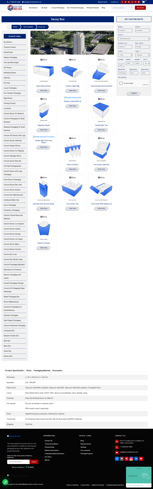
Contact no (123, 43)
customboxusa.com (25, 484)
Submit (34, 462)
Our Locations (28, 27)
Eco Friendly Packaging (75, 8)
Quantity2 (145, 69)
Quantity (122, 69)
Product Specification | (15, 370)
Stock (121, 35)
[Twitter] (125, 2)
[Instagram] (132, 2)
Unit (145, 59)
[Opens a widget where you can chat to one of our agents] (138, 477)
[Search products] (131, 8)
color (120, 51)
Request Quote (102, 2)
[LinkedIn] (135, 2)
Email (138, 27)
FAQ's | (29, 370)
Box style (139, 43)
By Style (44, 8)
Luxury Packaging (57, 8)
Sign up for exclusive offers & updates (19, 456)
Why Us (47, 460)
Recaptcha (122, 77)
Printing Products (93, 8)
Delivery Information (52, 450)
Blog (103, 8)
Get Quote (140, 8)
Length (120, 60)
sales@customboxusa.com (32, 2)
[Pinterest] (128, 2)
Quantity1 (133, 69)
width (128, 59)
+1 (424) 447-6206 (14, 2)
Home (15, 27)
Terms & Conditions (51, 444)
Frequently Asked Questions (54, 453)
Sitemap (83, 447)
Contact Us (114, 2)
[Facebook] (122, 2)
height (138, 59)
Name (121, 27)
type (137, 51)
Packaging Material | (42, 370)
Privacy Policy (49, 447)
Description (57, 370)
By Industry (33, 8)
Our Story (48, 457)
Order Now (43, 90)
